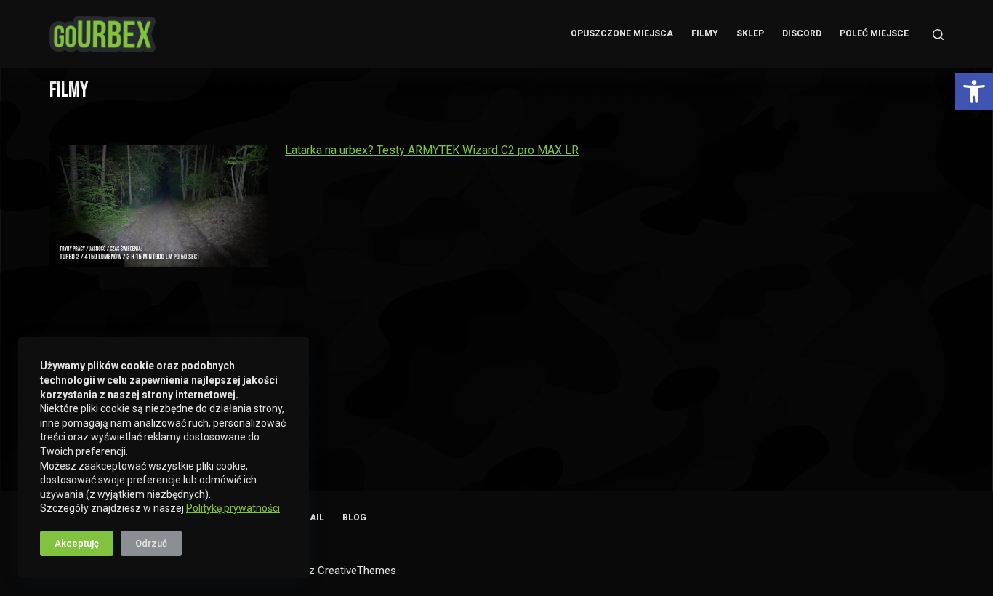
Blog (354, 517)
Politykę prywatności (233, 508)
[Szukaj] (938, 34)
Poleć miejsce (874, 33)
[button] (974, 91)
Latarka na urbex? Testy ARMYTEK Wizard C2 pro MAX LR (432, 150)
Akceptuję (77, 543)
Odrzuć (151, 543)
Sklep (750, 33)
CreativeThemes (357, 570)
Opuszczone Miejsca (622, 33)
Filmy (704, 33)
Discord (801, 33)
